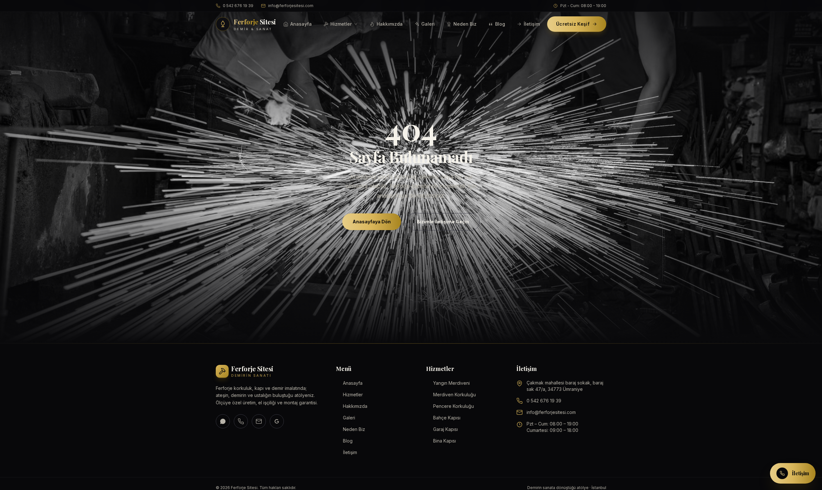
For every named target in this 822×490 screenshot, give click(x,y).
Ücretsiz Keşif (573, 24)
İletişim (532, 24)
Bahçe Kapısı (446, 417)
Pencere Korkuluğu (453, 406)
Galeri (428, 24)
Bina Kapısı (444, 440)
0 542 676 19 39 (238, 5)
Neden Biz (465, 24)
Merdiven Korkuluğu (454, 394)
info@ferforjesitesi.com (290, 5)
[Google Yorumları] (277, 421)
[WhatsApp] (223, 421)
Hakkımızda (390, 24)
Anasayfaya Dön (372, 221)
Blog (500, 24)
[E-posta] (259, 421)
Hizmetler (341, 24)
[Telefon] (241, 421)
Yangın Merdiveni (451, 383)
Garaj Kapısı (445, 429)
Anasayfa (301, 24)
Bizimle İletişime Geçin (443, 221)
